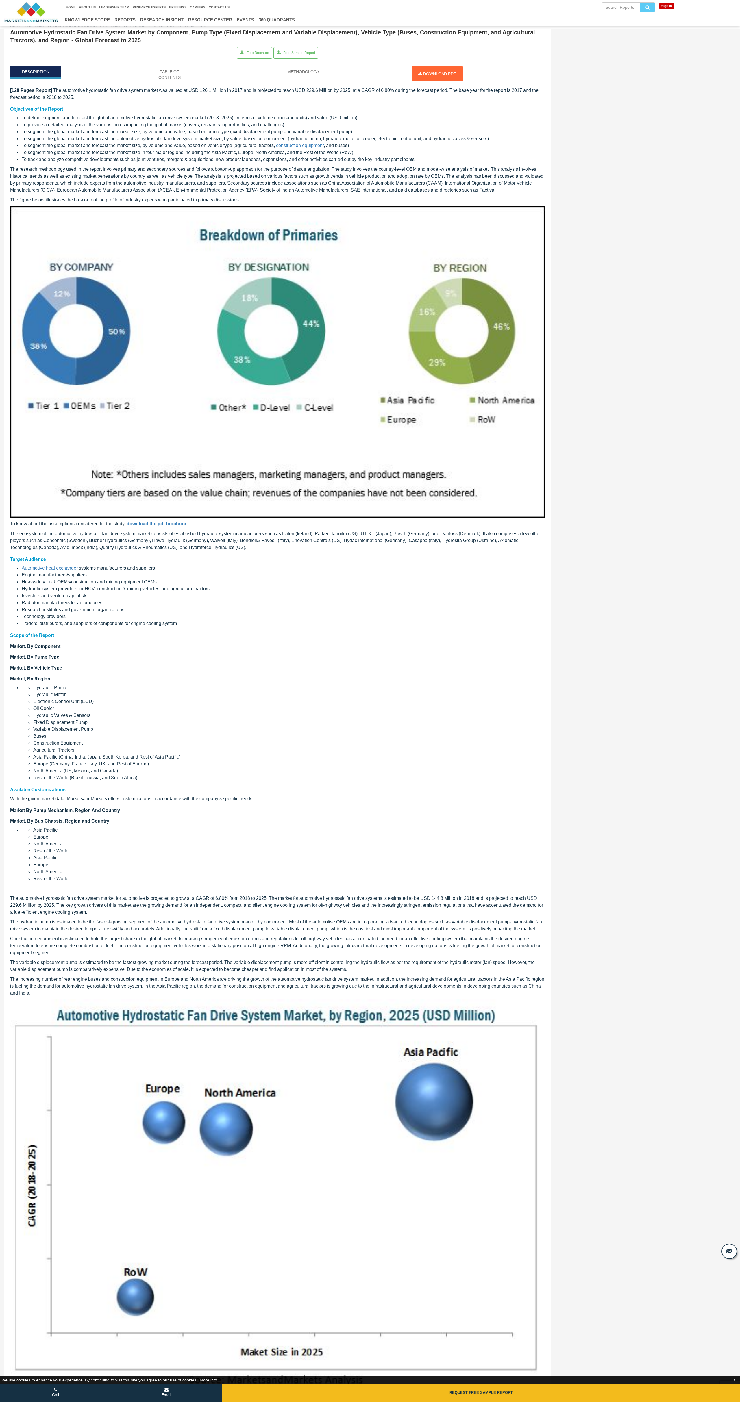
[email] (729, 1251)
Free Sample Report (298, 53)
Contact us (219, 7)
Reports (125, 19)
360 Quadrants (277, 19)
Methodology (303, 71)
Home (70, 7)
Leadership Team (114, 7)
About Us (87, 7)
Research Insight (162, 19)
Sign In (666, 6)
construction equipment (300, 145)
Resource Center (210, 19)
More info (208, 1380)
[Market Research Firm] (31, 12)
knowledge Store (87, 19)
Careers (197, 7)
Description (35, 71)
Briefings (177, 7)
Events (245, 19)
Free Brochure (257, 53)
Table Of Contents (169, 74)
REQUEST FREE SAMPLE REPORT (481, 1392)
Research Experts (149, 7)
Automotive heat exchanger (50, 567)
